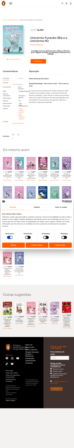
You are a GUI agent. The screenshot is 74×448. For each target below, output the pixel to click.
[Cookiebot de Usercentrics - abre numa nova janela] (63, 201)
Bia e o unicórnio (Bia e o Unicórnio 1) (7, 176)
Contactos (29, 363)
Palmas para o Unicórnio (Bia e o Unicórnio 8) (42, 176)
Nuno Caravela (7, 328)
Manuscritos (29, 347)
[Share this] (18, 134)
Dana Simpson (36, 45)
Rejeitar (13, 245)
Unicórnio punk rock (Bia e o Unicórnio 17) (66, 176)
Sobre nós (29, 345)
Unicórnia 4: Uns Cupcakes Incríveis (54, 320)
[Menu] (10, 3)
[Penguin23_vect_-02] (31, 373)
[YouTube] (17, 358)
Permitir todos (60, 245)
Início (4, 20)
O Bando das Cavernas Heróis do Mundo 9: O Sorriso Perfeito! (7, 322)
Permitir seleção (37, 245)
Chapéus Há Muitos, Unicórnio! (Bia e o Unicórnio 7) (7, 271)
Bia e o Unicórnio (18, 123)
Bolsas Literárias (31, 350)
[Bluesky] (12, 364)
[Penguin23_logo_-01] (3, 3)
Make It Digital (10, 400)
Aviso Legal (9, 370)
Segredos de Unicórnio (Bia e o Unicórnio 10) (54, 176)
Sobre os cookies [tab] (61, 207)
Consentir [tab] (12, 207)
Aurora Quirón (43, 323)
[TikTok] (7, 364)
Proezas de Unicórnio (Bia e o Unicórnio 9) (19, 271)
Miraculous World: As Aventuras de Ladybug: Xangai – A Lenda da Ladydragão (67, 321)
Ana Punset (54, 323)
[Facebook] (7, 358)
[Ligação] (71, 3)
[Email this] (13, 134)
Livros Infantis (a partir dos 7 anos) (21, 112)
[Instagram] (12, 358)
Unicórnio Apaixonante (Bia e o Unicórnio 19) (31, 176)
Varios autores (67, 328)
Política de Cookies (12, 373)
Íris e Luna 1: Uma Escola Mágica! (43, 320)
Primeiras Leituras (22, 118)
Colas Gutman (19, 323)
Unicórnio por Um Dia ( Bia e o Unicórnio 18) (19, 176)
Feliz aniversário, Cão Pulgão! (19, 320)
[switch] (28, 237)
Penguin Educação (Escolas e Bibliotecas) (32, 354)
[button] (62, 3)
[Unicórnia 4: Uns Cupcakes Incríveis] (54, 303)
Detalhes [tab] (37, 207)
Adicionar (38, 61)
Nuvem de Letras (13, 20)
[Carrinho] (66, 3)
